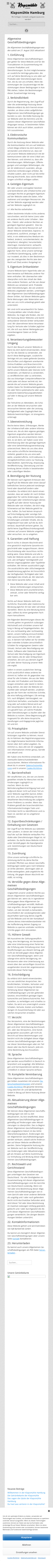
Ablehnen (26, 1544)
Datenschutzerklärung (28, 1558)
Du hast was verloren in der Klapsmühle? (26, 1504)
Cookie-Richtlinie (13, 1558)
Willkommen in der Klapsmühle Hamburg (26, 1492)
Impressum (42, 1558)
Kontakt (16, 1238)
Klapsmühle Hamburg (28, 13)
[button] (49, 1511)
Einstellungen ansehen (26, 1552)
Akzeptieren (26, 1537)
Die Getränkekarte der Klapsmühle (23, 1495)
